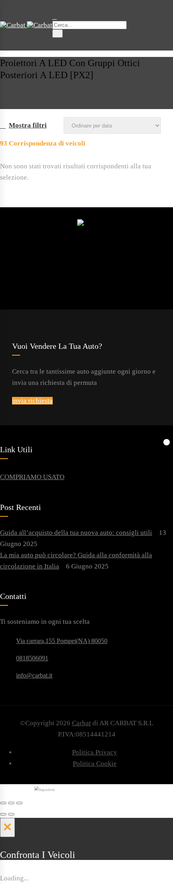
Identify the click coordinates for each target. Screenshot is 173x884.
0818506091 (32, 658)
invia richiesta (32, 401)
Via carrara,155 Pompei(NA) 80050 (61, 640)
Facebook (67, 262)
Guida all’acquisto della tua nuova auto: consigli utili (76, 532)
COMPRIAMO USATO (32, 477)
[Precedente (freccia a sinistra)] (3, 814)
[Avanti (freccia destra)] (11, 814)
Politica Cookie (95, 763)
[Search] (57, 33)
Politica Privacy (94, 752)
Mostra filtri (28, 125)
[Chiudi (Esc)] (3, 803)
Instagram (88, 262)
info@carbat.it (34, 675)
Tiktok (109, 262)
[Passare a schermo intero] (11, 803)
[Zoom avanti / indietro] (19, 803)
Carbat (81, 723)
